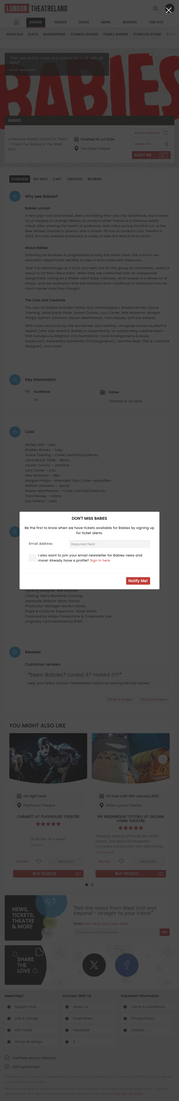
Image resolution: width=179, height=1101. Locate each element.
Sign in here (100, 560)
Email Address (40, 543)
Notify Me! (138, 580)
